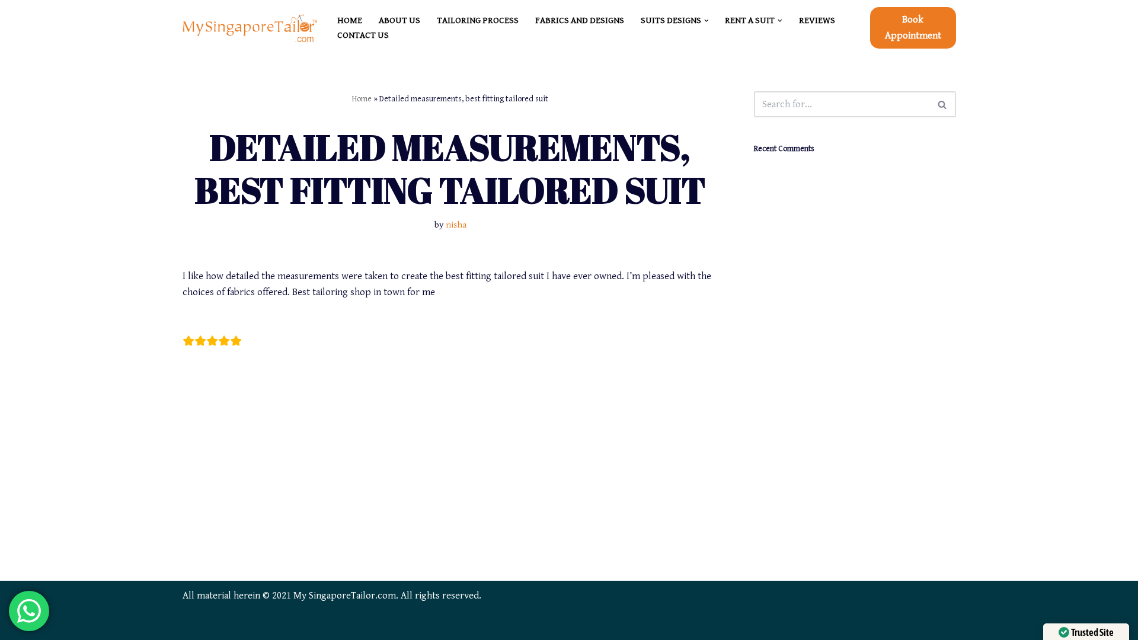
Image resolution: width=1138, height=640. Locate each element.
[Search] (942, 104)
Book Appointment (913, 27)
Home (362, 99)
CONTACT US (363, 35)
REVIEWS (817, 20)
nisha (456, 225)
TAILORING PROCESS (478, 20)
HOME (349, 20)
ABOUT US (399, 20)
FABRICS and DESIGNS (579, 20)
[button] (706, 20)
